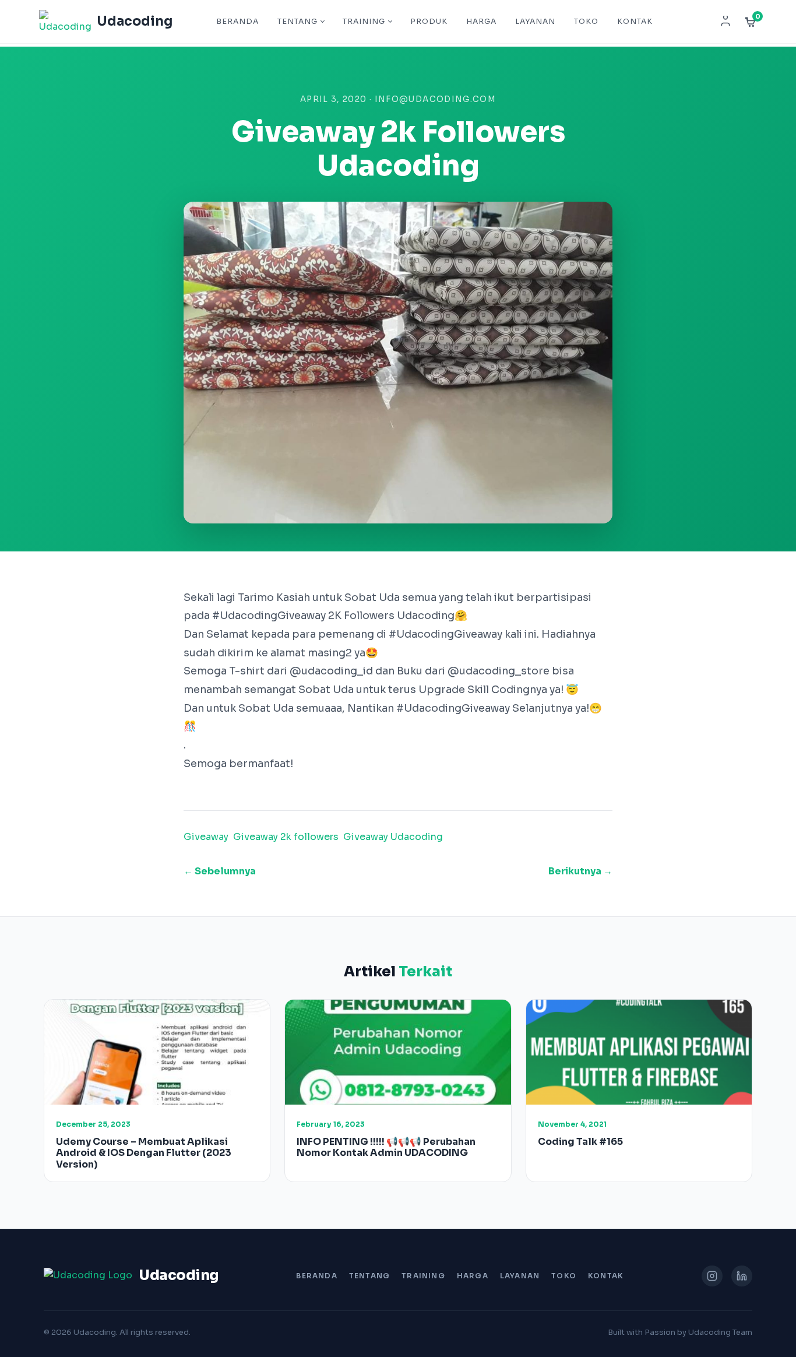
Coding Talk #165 (580, 1141)
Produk (429, 21)
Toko (586, 21)
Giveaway (206, 837)
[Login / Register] (725, 21)
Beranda (237, 21)
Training (364, 21)
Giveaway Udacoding (393, 837)
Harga (481, 21)
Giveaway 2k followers (286, 837)
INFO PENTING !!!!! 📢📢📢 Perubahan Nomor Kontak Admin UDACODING (386, 1147)
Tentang (297, 21)
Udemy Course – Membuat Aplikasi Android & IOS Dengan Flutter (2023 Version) (143, 1152)
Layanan (535, 21)
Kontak (635, 21)
